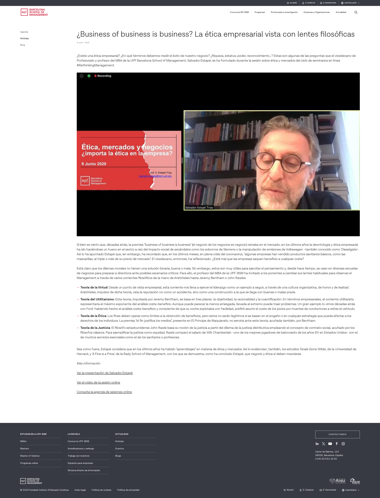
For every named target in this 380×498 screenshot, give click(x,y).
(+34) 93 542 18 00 (326, 458)
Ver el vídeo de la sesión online (98, 382)
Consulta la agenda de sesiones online (104, 392)
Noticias (24, 38)
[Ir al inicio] (34, 12)
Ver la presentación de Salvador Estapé (105, 373)
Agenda (24, 32)
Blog (22, 45)
